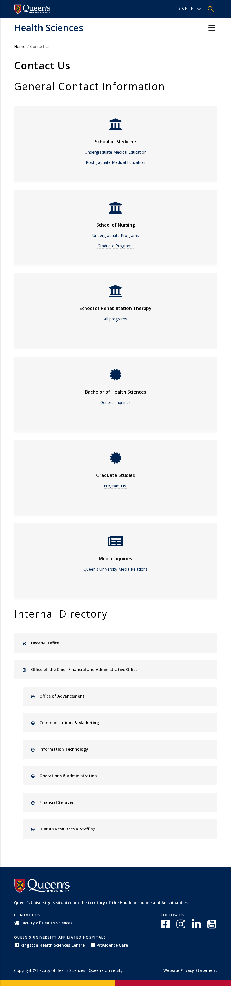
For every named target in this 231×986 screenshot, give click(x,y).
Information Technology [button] (63, 749)
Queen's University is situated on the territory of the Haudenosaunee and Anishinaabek (101, 902)
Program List (115, 485)
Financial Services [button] (56, 802)
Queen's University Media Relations (115, 569)
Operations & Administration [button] (68, 775)
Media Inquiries (115, 558)
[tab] (120, 643)
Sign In (186, 8)
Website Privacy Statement (190, 970)
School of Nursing (115, 225)
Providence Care (112, 945)
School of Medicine (115, 141)
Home (19, 46)
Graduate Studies (115, 475)
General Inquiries (115, 402)
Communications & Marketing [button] (69, 722)
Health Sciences (48, 27)
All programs (115, 319)
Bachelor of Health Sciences (115, 392)
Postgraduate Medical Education (115, 162)
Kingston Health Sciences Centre (53, 945)
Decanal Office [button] (45, 643)
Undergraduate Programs (115, 235)
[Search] (210, 9)
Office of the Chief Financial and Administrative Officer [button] (85, 669)
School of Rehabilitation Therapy (115, 308)
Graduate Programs (115, 245)
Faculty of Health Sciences (46, 923)
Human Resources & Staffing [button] (67, 828)
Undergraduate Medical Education (115, 152)
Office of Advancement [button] (62, 696)
